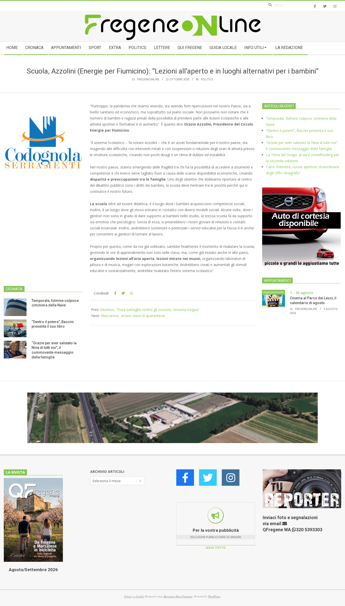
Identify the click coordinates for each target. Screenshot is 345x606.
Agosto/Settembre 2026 (33, 569)
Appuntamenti (273, 292)
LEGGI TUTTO (216, 547)
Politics (207, 79)
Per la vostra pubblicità (216, 530)
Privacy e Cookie (134, 596)
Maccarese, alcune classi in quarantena (133, 315)
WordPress (214, 596)
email (276, 523)
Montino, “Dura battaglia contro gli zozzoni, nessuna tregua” (149, 309)
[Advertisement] (43, 237)
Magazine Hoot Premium (177, 596)
